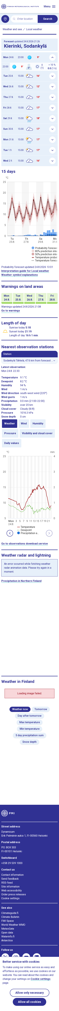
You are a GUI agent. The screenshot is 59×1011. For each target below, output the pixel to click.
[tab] (9, 423)
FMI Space (7, 920)
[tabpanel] (29, 492)
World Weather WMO (13, 924)
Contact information (12, 874)
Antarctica (7, 940)
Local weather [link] (34, 29)
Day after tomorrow (29, 715)
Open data (7, 932)
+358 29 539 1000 (11, 863)
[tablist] (29, 433)
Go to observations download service (24, 543)
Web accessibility (11, 890)
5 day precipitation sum (30, 735)
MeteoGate (7, 928)
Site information (10, 886)
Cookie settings (10, 898)
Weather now (20, 709)
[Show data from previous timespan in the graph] (10, 533)
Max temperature (29, 722)
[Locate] (5, 19)
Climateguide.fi (9, 913)
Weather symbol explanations (19, 274)
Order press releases (13, 894)
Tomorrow (40, 709)
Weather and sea (12, 29)
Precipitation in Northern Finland (21, 581)
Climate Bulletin (10, 916)
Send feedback (10, 878)
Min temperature (29, 728)
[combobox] (26, 19)
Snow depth (29, 741)
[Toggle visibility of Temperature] (26, 527)
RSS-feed (7, 882)
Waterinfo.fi (7, 936)
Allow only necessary (29, 992)
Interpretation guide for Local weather (25, 270)
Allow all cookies (29, 1001)
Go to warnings (10, 310)
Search (47, 18)
